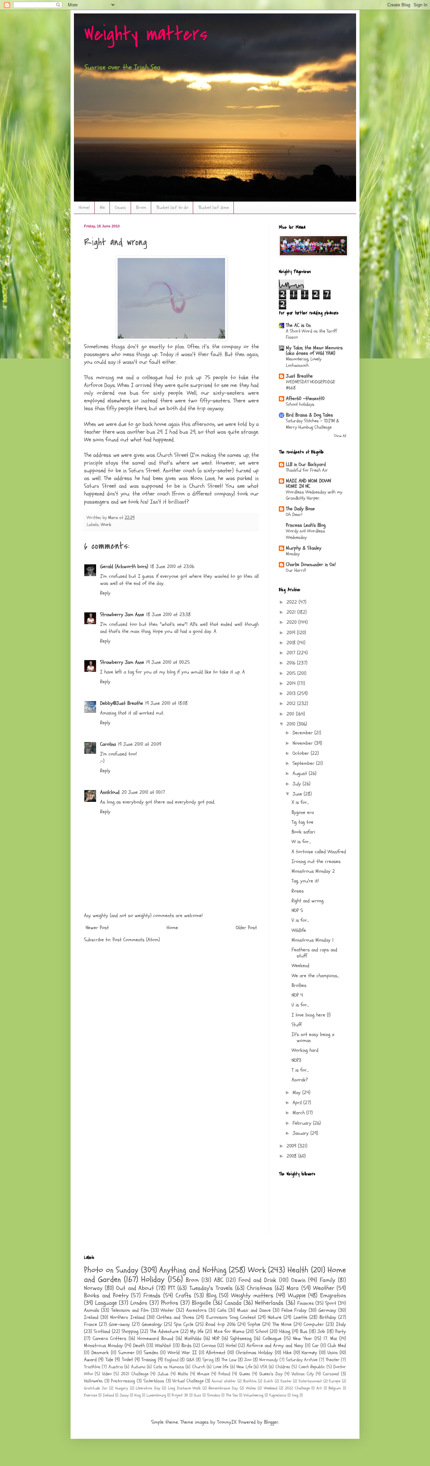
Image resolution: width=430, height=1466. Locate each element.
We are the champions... (315, 975)
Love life (220, 1367)
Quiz (197, 1395)
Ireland (91, 1317)
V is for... (300, 920)
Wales (251, 1388)
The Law (228, 1360)
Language (106, 1303)
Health (298, 1270)
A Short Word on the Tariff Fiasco (311, 334)
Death (139, 1345)
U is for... (300, 1004)
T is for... (300, 1070)
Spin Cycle (184, 1324)
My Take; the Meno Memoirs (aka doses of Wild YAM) (314, 350)
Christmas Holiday (254, 1352)
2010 (292, 724)
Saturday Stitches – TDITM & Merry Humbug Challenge (312, 424)
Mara (293, 1288)
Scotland (102, 1331)
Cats (221, 1310)
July (298, 783)
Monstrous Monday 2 (313, 871)
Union (333, 1352)
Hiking (284, 1331)
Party (340, 1331)
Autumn (138, 1367)
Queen (244, 1374)
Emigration (333, 1295)
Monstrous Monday (103, 1345)
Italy (341, 1324)
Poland (224, 1374)
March (299, 1112)
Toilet (127, 1359)
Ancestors (196, 1310)
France (90, 1324)
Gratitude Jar (96, 1388)
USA (263, 1367)
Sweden (151, 1352)
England (171, 1360)
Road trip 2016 (220, 1324)
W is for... (301, 841)
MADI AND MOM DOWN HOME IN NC (308, 483)
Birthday (327, 1317)
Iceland (108, 1395)
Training (148, 1359)
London (138, 1303)
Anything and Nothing (192, 1270)
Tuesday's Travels (211, 1288)
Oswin (120, 207)
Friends (152, 1295)
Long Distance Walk (184, 1388)
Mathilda (192, 1338)
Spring (208, 1360)
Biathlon (250, 1381)
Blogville (201, 1303)
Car (315, 1345)
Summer (126, 1352)
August (301, 773)
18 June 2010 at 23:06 (172, 566)
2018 (292, 642)
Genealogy (152, 1324)
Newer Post (97, 927)
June (298, 793)
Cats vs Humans (169, 1367)
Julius (163, 1374)
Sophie (254, 1324)
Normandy (268, 1360)
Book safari (303, 831)
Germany (327, 1310)
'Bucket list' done (213, 207)
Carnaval (331, 1374)
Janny (124, 1395)
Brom (141, 207)
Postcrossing (123, 1381)
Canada (233, 1303)
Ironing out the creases (316, 861)
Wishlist (163, 1345)
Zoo (247, 1360)
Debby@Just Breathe (121, 703)
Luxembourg (156, 1395)
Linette (300, 1317)
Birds (186, 1345)
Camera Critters (109, 1338)
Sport (330, 1303)
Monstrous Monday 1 (313, 940)
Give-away (119, 1324)
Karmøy (309, 1352)
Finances (305, 1303)
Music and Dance (254, 1310)
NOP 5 (297, 910)
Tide (109, 1359)
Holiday (153, 1279)
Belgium (335, 1388)
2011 (291, 714)
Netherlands (269, 1303)
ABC (218, 1280)
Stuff (297, 1024)
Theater (333, 1360)
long (295, 1395)
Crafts (183, 1295)
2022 (293, 602)
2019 (292, 632)
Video (107, 1374)
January (301, 1133)
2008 (292, 1156)
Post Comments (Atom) (136, 939)
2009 (292, 1146)
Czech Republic (312, 1367)
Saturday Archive (301, 1360)
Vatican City (303, 1374)
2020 (292, 622)
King (137, 1395)
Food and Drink (257, 1280)
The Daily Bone (300, 508)
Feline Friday (294, 1310)
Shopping (130, 1331)
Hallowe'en (93, 1381)
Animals (91, 1310)
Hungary (121, 1388)
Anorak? (300, 1079)
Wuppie (297, 1295)
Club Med (337, 1345)
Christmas (259, 1288)
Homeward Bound (155, 1338)
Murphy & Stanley (303, 548)
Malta (183, 1374)
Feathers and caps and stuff (314, 952)
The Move (282, 1324)
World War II (182, 1352)
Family (327, 1280)
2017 (292, 652)
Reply (105, 593)
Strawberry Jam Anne (122, 614)
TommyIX (226, 1422)
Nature (275, 1317)
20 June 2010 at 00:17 (143, 792)
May (297, 1092)
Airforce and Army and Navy (275, 1345)
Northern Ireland (127, 1317)
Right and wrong (308, 900)
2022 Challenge (297, 1388)
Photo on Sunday (111, 1270)
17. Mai (330, 1338)
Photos (169, 1303)
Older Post (246, 927)
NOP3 (296, 1060)
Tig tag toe (302, 822)
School (261, 1331)
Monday (293, 554)
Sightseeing (241, 1338)
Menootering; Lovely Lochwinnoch (303, 362)
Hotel (231, 1345)
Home (172, 927)
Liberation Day (148, 1388)
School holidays (300, 404)
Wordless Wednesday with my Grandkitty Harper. (314, 495)
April (298, 1102)
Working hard (305, 1050)
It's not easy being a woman (313, 1037)
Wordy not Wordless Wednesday (305, 534)
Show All (340, 435)
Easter (286, 1381)
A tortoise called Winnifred (319, 851)
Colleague (272, 1338)
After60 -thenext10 (305, 398)
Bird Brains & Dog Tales (309, 415)
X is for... (300, 802)
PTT (171, 1288)
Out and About (135, 1288)
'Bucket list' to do (172, 207)
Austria (116, 1367)
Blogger (271, 1422)
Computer (314, 1324)
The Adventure (164, 1331)
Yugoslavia (277, 1395)
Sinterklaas (153, 1381)
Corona (209, 1345)
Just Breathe (299, 376)
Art (319, 1388)
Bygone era (303, 812)
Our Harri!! (296, 570)
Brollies (299, 985)
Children (282, 1367)
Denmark (100, 1352)
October (302, 753)
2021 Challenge (134, 1374)
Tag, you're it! (305, 881)
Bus (303, 1331)
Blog (211, 1295)
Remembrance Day (223, 1388)
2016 (292, 662)
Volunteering (253, 1395)
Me (102, 207)
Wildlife (299, 930)
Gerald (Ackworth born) (124, 566)
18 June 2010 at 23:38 (168, 614)
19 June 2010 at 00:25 (168, 662)
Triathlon (92, 1367)
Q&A (190, 1360)
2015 (292, 673)
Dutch (268, 1381)
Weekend (300, 965)
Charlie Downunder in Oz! (311, 564)
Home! (84, 207)
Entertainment (310, 1381)
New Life (244, 1367)
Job (321, 1331)
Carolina (108, 744)
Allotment (215, 1352)
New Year (302, 1338)
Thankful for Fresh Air (307, 470)
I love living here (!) (311, 1015)
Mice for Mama (229, 1331)
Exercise (90, 1395)
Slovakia (213, 1395)
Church (198, 1367)
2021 (292, 612)
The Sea (232, 1395)
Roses (298, 891)
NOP (215, 1338)
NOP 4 (297, 995)
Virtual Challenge (188, 1381)
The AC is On (298, 325)
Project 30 (180, 1395)
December (303, 732)
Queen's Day (271, 1374)
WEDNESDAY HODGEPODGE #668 (310, 385)
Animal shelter (224, 1381)
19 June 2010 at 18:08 (166, 703)
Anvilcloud (110, 792)
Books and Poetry (106, 1295)
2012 (292, 703)
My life (197, 1331)
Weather (323, 1288)
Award (90, 1359)
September (304, 763)
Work (106, 525)
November (303, 743)
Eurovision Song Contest (231, 1317)
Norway (93, 1288)
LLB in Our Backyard (306, 464)
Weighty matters (146, 34)
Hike (287, 1352)
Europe (334, 1381)
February (303, 1123)
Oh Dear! (294, 514)
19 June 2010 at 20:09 (139, 744)
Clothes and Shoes (175, 1317)
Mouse (203, 1374)
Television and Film (130, 1310)
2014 (292, 683)
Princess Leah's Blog (306, 525)
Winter (167, 1310)
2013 (292, 693)
